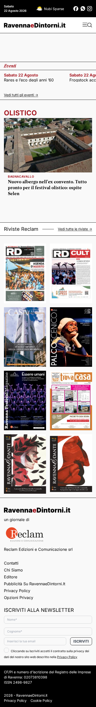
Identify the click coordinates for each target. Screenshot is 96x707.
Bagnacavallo (21, 176)
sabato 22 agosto (21, 75)
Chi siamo (13, 570)
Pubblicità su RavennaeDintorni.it (34, 583)
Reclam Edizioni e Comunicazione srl (38, 549)
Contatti (11, 563)
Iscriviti (81, 641)
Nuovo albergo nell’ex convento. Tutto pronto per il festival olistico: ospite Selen (47, 187)
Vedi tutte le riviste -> (75, 229)
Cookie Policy (41, 700)
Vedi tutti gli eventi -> (21, 95)
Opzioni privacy (18, 597)
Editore (10, 576)
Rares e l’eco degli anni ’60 (29, 80)
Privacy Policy (17, 590)
